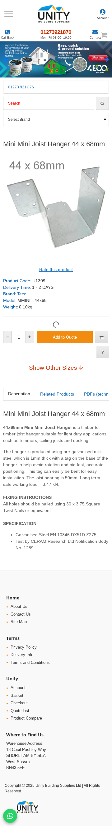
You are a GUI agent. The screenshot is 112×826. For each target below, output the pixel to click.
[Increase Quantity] (30, 337)
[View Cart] (107, 35)
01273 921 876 (21, 87)
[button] (6, 59)
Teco (21, 293)
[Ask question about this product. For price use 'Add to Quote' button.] (102, 352)
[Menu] (8, 14)
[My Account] (102, 14)
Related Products (57, 394)
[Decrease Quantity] (7, 337)
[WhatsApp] (10, 816)
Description (19, 393)
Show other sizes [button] (53, 367)
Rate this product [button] (56, 269)
